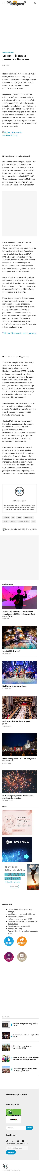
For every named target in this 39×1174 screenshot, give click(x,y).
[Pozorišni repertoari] (21, 941)
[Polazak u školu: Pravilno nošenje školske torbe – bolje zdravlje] (6, 1058)
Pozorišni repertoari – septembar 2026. (26, 1036)
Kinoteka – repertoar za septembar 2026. (22, 1047)
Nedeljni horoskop (15, 929)
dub (13, 517)
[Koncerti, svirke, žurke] (8, 957)
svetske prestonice (24, 521)
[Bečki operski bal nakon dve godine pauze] (19, 707)
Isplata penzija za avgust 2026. (20, 919)
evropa (19, 517)
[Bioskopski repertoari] (8, 941)
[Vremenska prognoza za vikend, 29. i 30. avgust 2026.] (6, 1069)
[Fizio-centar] (20, 877)
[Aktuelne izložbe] (21, 957)
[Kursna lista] (17, 823)
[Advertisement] (19, 26)
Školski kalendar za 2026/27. (19, 926)
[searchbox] (16, 1128)
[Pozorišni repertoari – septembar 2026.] (6, 1035)
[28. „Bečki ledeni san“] (19, 637)
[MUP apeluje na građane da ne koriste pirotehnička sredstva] (19, 781)
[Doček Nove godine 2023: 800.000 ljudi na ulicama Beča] (19, 744)
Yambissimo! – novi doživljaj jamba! (21, 914)
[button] (3, 3)
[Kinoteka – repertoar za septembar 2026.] (6, 1047)
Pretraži (29, 1128)
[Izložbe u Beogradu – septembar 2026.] (6, 1024)
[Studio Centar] (13, 1113)
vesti (33, 521)
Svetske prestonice (8, 52)
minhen (5, 521)
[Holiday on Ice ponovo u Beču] (19, 672)
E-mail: (26, 1144)
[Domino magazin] (13, 1120)
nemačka (13, 521)
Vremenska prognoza (16, 916)
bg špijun (6, 517)
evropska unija (28, 517)
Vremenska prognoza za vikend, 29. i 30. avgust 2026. (25, 1069)
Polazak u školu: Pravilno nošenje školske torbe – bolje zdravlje (25, 1058)
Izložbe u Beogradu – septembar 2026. (25, 1024)
